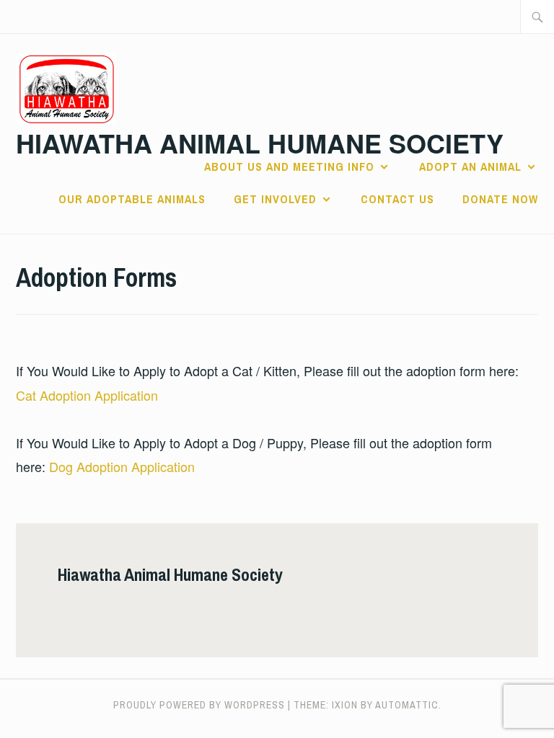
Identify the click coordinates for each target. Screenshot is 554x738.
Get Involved (275, 199)
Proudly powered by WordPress (199, 704)
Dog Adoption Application (122, 466)
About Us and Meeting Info (289, 166)
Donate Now (500, 199)
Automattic (407, 704)
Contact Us (397, 199)
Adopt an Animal (470, 166)
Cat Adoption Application (87, 395)
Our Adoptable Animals (132, 199)
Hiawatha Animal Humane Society (260, 142)
